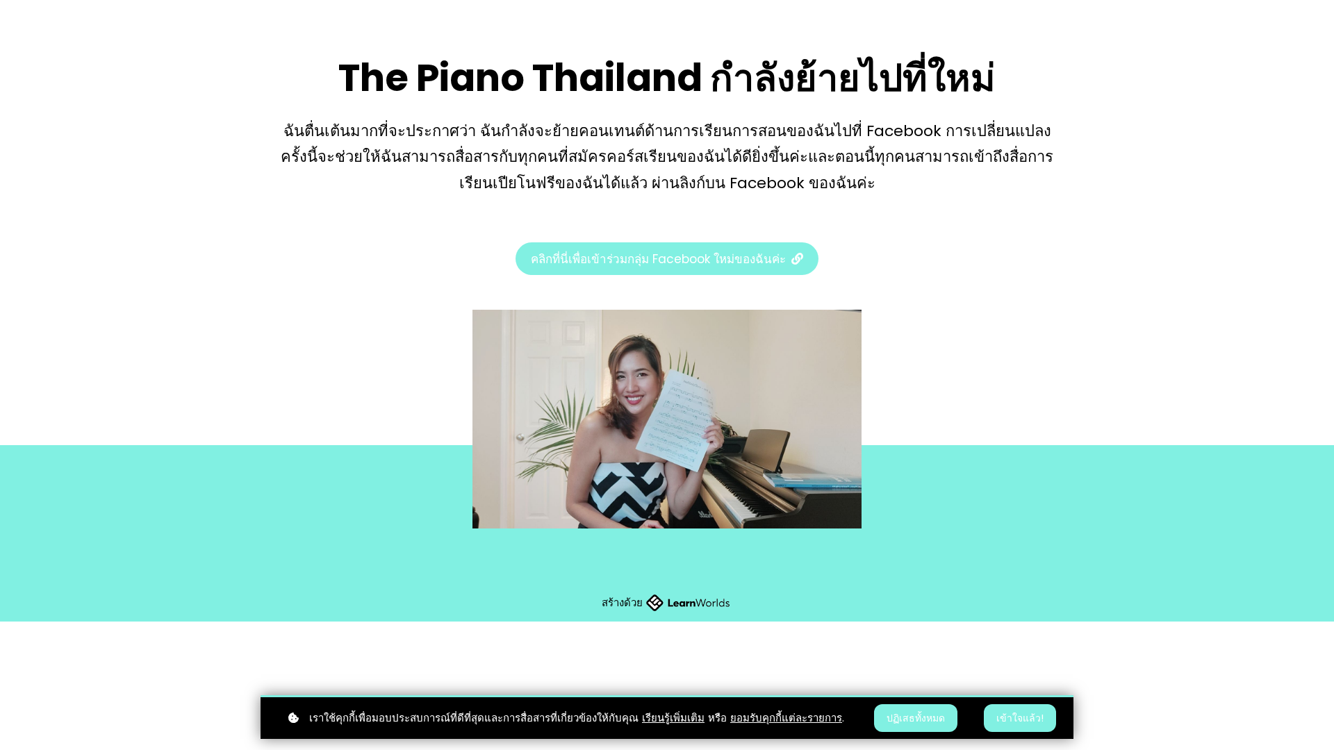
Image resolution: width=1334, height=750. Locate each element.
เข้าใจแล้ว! (1020, 718)
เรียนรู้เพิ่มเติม (673, 717)
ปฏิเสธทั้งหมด (916, 718)
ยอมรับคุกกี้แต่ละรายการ (786, 717)
